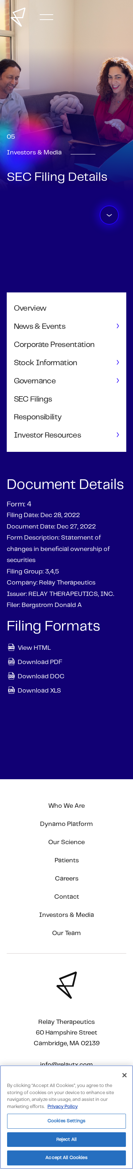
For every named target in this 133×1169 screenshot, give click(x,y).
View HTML (34, 647)
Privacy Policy (63, 1106)
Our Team (66, 933)
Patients (67, 860)
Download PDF (40, 662)
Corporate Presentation (54, 344)
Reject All (66, 1139)
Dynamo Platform (66, 824)
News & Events (39, 326)
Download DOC (41, 676)
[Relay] (18, 17)
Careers (66, 879)
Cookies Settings (66, 1121)
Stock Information (45, 363)
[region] (66, 1117)
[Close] (124, 1075)
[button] (46, 17)
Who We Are (66, 806)
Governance (35, 381)
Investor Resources (47, 435)
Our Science (66, 842)
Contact (66, 897)
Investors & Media (66, 915)
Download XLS (39, 690)
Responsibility (38, 417)
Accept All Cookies (66, 1157)
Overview (30, 308)
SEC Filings (33, 399)
